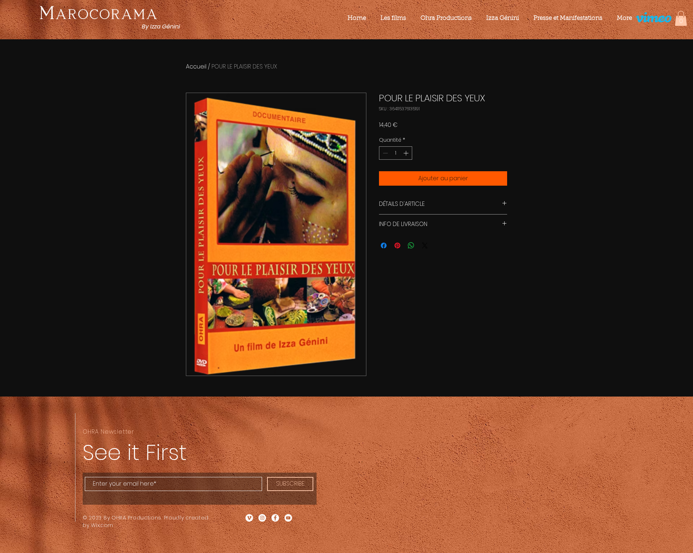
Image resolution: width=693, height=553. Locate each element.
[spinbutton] (395, 153)
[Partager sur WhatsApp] (411, 245)
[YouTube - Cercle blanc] (288, 518)
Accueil (196, 66)
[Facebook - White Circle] (275, 518)
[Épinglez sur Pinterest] (397, 245)
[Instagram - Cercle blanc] (262, 518)
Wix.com (102, 525)
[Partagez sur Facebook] (383, 245)
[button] (393, 18)
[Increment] (406, 153)
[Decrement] (384, 153)
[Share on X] (424, 245)
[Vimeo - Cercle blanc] (249, 518)
